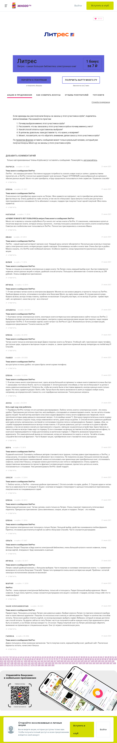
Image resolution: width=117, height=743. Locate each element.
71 (45, 659)
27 (55, 657)
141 (22, 663)
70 (42, 659)
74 (52, 659)
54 (3, 659)
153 (63, 663)
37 (79, 657)
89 (88, 659)
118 (58, 661)
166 (107, 663)
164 (100, 663)
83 (74, 659)
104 (11, 661)
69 (40, 659)
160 (87, 663)
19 (36, 657)
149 (49, 663)
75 (54, 659)
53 (1, 659)
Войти (78, 5)
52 (116, 657)
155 (69, 663)
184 (52, 665)
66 (33, 659)
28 (57, 657)
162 (93, 663)
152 (59, 663)
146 (39, 663)
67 (35, 659)
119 (61, 661)
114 (45, 661)
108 (25, 661)
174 (18, 665)
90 (91, 659)
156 (73, 663)
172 (11, 665)
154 (66, 663)
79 (64, 659)
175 (22, 665)
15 (26, 657)
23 (45, 657)
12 (19, 657)
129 (95, 661)
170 (4, 665)
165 (104, 663)
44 (96, 657)
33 (69, 657)
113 (42, 661)
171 (8, 665)
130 (99, 661)
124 (78, 661)
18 (33, 657)
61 (20, 659)
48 (106, 657)
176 (25, 665)
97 (108, 659)
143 (28, 663)
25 (50, 657)
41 (89, 657)
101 (1, 661)
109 (28, 661)
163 (97, 663)
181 (42, 665)
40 (86, 657)
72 (47, 659)
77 (59, 659)
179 (35, 665)
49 (108, 657)
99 (113, 659)
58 (13, 659)
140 (18, 663)
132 (106, 661)
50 (111, 657)
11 (16, 657)
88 (86, 659)
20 (38, 657)
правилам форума (24, 140)
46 (101, 657)
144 (32, 663)
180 (39, 665)
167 (111, 663)
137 (8, 663)
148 (46, 663)
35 (74, 657)
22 (43, 657)
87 (83, 659)
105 (15, 661)
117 (55, 661)
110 (32, 661)
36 (77, 657)
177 (28, 665)
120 (64, 661)
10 (14, 657)
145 (35, 663)
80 (66, 659)
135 (1, 663)
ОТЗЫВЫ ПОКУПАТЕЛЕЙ (76, 95)
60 (18, 659)
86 (81, 659)
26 (53, 657)
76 (57, 659)
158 (80, 663)
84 (76, 659)
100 (115, 659)
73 (50, 659)
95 (103, 659)
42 (91, 657)
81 (69, 659)
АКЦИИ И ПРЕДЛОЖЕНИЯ (19, 95)
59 (16, 659)
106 (18, 661)
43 (94, 657)
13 (21, 657)
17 (31, 657)
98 (110, 659)
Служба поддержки (101, 102)
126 (85, 661)
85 (79, 659)
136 (4, 663)
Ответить (12, 182)
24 (48, 657)
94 (100, 659)
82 (71, 659)
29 (60, 657)
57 (11, 659)
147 (42, 663)
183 (49, 665)
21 (40, 657)
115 (48, 661)
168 (114, 663)
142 (25, 663)
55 (6, 659)
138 (11, 663)
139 (15, 663)
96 (105, 659)
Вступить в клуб (100, 5)
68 (37, 659)
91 (93, 659)
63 (25, 659)
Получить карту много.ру (81, 80)
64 (28, 659)
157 (76, 663)
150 (52, 663)
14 (23, 657)
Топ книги (98, 95)
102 (4, 661)
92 (96, 659)
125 (82, 661)
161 (90, 663)
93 (98, 659)
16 (28, 657)
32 (67, 657)
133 (109, 661)
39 (84, 657)
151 (56, 663)
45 (99, 657)
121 (68, 661)
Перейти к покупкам (34, 80)
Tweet (108, 182)
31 (65, 657)
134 (112, 661)
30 (62, 657)
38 (82, 657)
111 (35, 661)
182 (46, 665)
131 (102, 661)
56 (8, 659)
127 (88, 661)
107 (22, 661)
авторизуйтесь (90, 160)
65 (30, 659)
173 (15, 665)
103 (8, 661)
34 (72, 657)
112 (38, 661)
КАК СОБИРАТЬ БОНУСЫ (48, 95)
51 (113, 657)
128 (92, 661)
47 (103, 657)
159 (83, 663)
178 (32, 665)
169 (1, 665)
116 (51, 661)
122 (71, 661)
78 (62, 659)
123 (75, 661)
